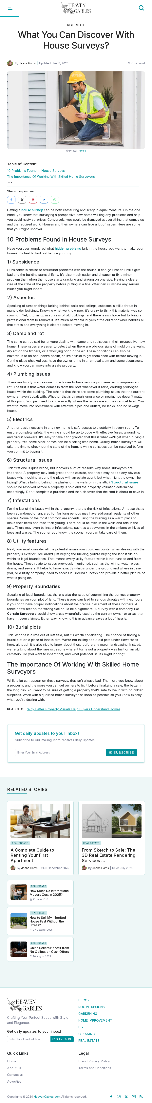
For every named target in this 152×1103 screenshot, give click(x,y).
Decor (83, 1000)
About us (14, 1068)
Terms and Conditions (94, 1068)
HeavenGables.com (47, 1096)
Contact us (15, 1075)
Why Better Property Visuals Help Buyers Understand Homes (73, 709)
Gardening (87, 1014)
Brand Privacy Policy (94, 1061)
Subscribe (63, 1039)
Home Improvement (95, 1020)
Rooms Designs (91, 1007)
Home (11, 1061)
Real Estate (76, 25)
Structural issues (125, 482)
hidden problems (68, 248)
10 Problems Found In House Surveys (36, 171)
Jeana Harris (27, 63)
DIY (81, 1027)
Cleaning (86, 1034)
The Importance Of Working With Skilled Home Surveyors (51, 177)
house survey (32, 210)
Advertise (14, 1081)
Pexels (82, 150)
